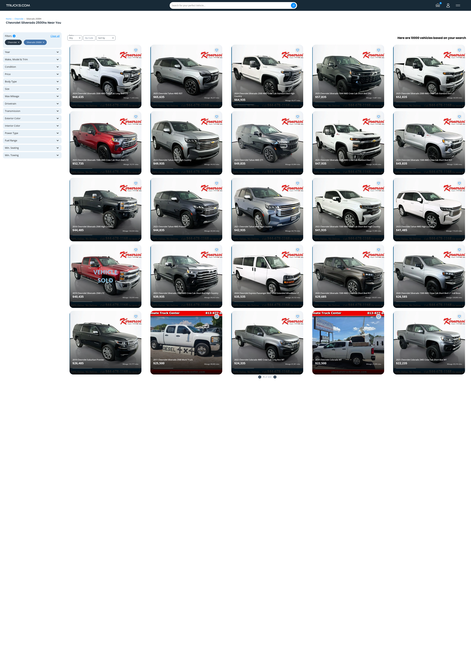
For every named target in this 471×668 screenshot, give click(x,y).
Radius (71, 35)
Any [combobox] (71, 38)
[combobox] (106, 37)
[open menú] (458, 5)
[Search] (293, 5)
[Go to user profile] (448, 5)
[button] (13, 42)
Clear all (55, 36)
